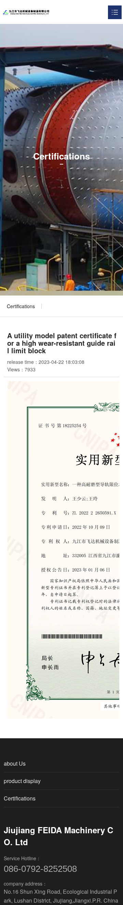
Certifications (21, 306)
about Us (15, 763)
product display (22, 781)
